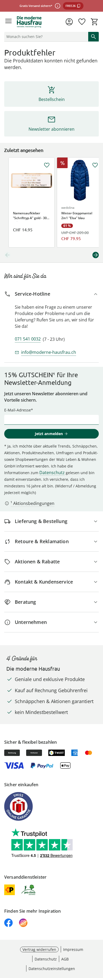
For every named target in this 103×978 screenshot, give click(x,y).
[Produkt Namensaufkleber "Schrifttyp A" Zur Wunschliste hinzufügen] (46, 165)
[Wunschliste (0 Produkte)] (82, 22)
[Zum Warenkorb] (94, 22)
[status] (45, 36)
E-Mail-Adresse (17, 410)
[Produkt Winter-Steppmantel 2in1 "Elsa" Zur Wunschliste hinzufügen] (95, 165)
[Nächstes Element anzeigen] (95, 255)
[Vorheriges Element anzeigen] (7, 255)
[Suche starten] (93, 36)
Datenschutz (52, 472)
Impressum (73, 949)
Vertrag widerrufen (39, 949)
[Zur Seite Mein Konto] (69, 22)
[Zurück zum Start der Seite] (97, 941)
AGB (65, 959)
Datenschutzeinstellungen (52, 968)
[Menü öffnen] (8, 22)
